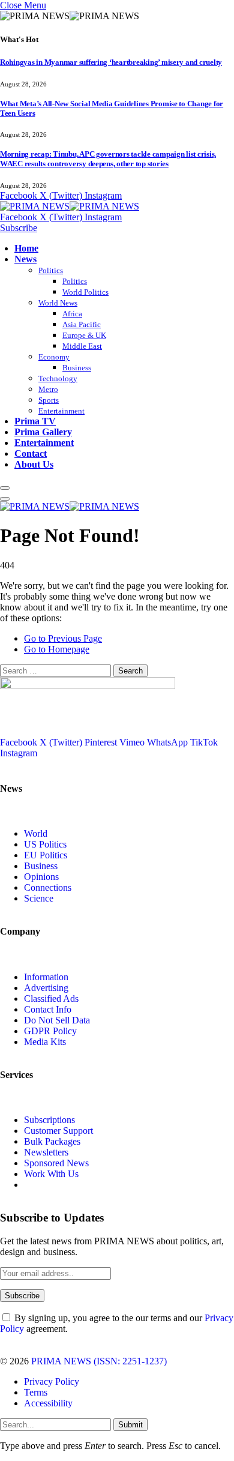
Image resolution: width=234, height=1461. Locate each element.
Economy (54, 356)
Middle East (82, 346)
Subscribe (18, 228)
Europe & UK (84, 335)
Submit (130, 1424)
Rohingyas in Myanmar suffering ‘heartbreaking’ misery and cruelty (111, 62)
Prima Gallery (43, 432)
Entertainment (61, 410)
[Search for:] (56, 670)
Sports (48, 400)
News (25, 259)
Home (26, 248)
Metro (48, 389)
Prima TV (35, 421)
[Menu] (5, 488)
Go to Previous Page (63, 638)
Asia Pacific (81, 324)
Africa (72, 313)
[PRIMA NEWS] (69, 206)
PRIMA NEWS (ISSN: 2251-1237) (99, 1361)
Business (76, 367)
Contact (30, 453)
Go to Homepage (56, 649)
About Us (33, 464)
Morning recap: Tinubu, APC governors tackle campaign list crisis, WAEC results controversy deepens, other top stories (108, 158)
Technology (57, 378)
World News (57, 302)
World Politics (85, 292)
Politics (50, 270)
